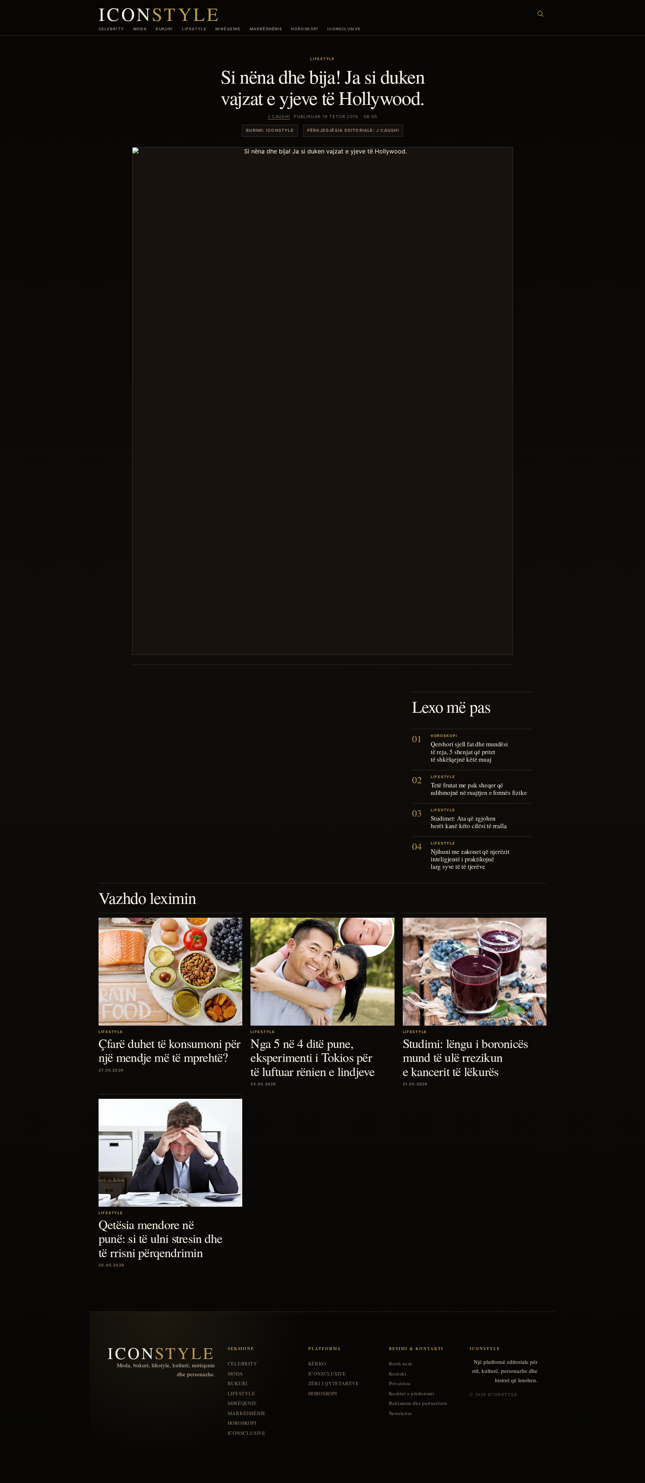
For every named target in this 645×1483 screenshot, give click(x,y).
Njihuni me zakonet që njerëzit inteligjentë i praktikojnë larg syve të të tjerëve (470, 859)
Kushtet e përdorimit (411, 1393)
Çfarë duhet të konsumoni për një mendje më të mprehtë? (169, 1050)
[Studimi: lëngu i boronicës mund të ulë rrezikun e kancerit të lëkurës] (474, 972)
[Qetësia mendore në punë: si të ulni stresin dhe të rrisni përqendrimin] (170, 1153)
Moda (140, 29)
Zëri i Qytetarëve (333, 1383)
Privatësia (400, 1383)
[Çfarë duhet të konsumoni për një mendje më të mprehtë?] (170, 972)
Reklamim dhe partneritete (418, 1403)
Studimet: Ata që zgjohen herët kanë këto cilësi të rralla (469, 822)
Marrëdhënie (266, 29)
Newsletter (400, 1413)
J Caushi (279, 116)
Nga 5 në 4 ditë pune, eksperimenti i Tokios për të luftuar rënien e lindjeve (312, 1057)
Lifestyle (194, 29)
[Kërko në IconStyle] (540, 14)
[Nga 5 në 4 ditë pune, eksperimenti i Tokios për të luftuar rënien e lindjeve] (322, 972)
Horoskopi (304, 29)
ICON (159, 13)
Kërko (317, 1364)
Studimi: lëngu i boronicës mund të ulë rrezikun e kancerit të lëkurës (465, 1057)
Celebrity (111, 29)
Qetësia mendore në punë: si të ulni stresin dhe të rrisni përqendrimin (160, 1238)
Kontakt (398, 1374)
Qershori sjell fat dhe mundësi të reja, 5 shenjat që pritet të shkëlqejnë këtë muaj (469, 751)
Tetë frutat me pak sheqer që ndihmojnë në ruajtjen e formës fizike (479, 789)
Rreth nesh (400, 1364)
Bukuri (164, 29)
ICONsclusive (344, 29)
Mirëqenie (228, 29)
